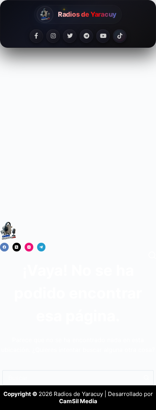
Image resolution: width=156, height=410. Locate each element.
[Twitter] (69, 36)
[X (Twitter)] (16, 247)
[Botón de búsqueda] (146, 378)
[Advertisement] (78, 139)
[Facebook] (36, 36)
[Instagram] (53, 36)
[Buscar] (152, 255)
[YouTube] (103, 36)
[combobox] (71, 377)
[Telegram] (86, 36)
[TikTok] (119, 36)
